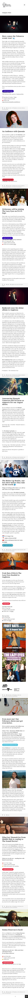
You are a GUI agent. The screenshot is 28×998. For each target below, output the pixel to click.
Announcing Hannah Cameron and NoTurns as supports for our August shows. (13, 401)
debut (3, 376)
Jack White (9, 514)
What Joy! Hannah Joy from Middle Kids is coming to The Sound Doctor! (14, 839)
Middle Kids (7, 907)
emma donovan (20, 992)
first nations (7, 376)
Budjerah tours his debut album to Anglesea (13, 309)
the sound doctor (5, 109)
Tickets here (5, 426)
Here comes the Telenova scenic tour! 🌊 (13, 37)
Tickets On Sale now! (8, 91)
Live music (19, 108)
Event (8, 108)
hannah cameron (7, 458)
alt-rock (19, 185)
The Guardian (22, 517)
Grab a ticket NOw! (7, 545)
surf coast (13, 186)
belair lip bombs (20, 457)
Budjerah (23, 375)
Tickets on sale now (7, 869)
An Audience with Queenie (13, 131)
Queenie (9, 186)
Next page (26, 996)
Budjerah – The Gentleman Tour (10, 370)
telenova (23, 108)
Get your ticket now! (8, 179)
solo (10, 907)
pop (7, 186)
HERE (14, 244)
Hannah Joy (19, 906)
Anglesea (15, 108)
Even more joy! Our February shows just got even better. (12, 721)
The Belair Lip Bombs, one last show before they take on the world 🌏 (13, 482)
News (11, 108)
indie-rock (19, 695)
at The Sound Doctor (10, 181)
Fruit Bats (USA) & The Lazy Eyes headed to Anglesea (11, 575)
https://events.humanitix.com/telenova (11, 102)
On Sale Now (6, 603)
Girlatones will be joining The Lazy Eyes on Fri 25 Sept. (13, 211)
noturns (16, 458)
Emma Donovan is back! (12, 930)
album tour (15, 185)
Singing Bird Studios (7, 525)
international (4, 696)
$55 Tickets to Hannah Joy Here (10, 744)
